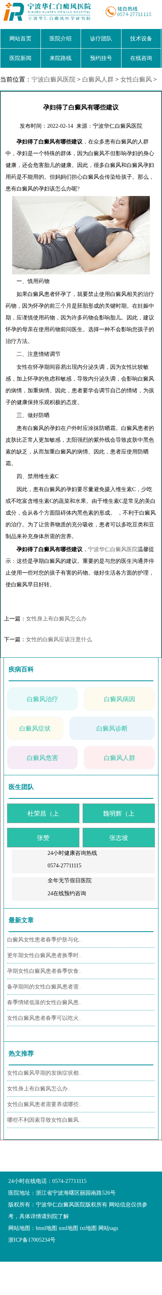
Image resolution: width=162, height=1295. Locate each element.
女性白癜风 (136, 79)
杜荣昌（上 (43, 813)
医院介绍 (61, 39)
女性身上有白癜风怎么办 (56, 619)
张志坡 (118, 837)
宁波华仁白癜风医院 (113, 549)
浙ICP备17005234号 (31, 1240)
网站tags (108, 1228)
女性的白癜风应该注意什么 (59, 639)
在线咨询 (141, 58)
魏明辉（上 (118, 813)
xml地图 (68, 1228)
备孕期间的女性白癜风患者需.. (44, 987)
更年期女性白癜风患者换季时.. (44, 955)
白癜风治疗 (42, 699)
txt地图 (88, 1228)
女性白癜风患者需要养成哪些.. (44, 1104)
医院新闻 (20, 58)
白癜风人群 (98, 79)
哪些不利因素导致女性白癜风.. (44, 1120)
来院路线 (61, 58)
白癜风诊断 (112, 728)
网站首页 (20, 39)
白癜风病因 (119, 699)
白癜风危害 (42, 758)
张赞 (43, 837)
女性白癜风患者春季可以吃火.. (44, 1018)
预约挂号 (101, 58)
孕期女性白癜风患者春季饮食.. (44, 971)
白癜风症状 (35, 728)
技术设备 (141, 39)
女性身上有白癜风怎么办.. (39, 1089)
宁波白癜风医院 (53, 79)
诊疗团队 (101, 39)
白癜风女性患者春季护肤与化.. (44, 940)
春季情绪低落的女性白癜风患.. (44, 1002)
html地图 (46, 1228)
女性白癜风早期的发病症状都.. (44, 1073)
